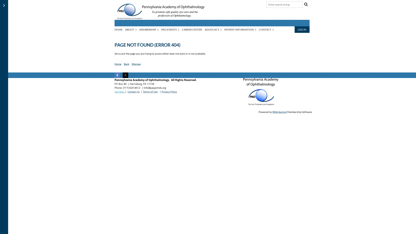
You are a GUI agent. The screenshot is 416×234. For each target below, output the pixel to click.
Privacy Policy (169, 91)
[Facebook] (117, 75)
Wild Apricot (279, 111)
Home (118, 63)
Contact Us (134, 91)
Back (126, 63)
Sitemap (136, 63)
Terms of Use (150, 91)
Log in (302, 29)
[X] (125, 75)
